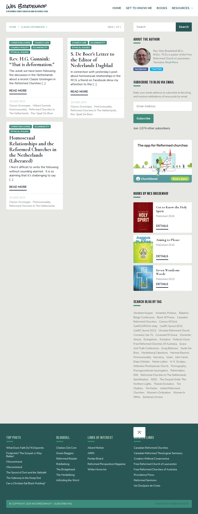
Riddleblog (62, 464)
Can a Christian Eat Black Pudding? (25, 483)
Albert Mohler (96, 448)
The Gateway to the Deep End (23, 478)
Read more (18, 91)
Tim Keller (151, 388)
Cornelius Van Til (143, 335)
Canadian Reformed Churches (151, 448)
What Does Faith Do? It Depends (25, 448)
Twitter (157, 69)
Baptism (184, 313)
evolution (165, 339)
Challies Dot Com (66, 448)
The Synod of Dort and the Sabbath (26, 472)
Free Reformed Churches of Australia (155, 344)
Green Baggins (65, 453)
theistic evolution (164, 384)
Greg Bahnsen (169, 348)
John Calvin (181, 357)
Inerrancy (158, 357)
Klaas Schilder (141, 361)
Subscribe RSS (63, 503)
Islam (169, 357)
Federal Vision (181, 339)
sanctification (140, 379)
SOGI (154, 379)
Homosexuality (18, 109)
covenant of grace (166, 335)
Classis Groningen (20, 105)
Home (117, 8)
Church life (42, 42)
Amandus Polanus (165, 313)
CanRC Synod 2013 (144, 330)
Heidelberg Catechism (155, 353)
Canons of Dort (168, 321)
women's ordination (159, 392)
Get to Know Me (139, 8)
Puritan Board (95, 458)
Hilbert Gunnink (42, 105)
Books (162, 8)
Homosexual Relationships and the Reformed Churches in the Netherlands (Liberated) (32, 149)
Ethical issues (20, 52)
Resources (180, 8)
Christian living (20, 42)
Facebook (141, 69)
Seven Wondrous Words (168, 272)
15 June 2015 (17, 197)
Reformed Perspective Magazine (106, 464)
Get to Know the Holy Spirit (171, 209)
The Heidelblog (65, 475)
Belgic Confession (143, 317)
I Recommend (14, 462)
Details (162, 226)
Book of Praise (165, 317)
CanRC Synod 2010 (171, 326)
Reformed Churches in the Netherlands (93, 110)
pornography (178, 366)
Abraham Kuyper (143, 313)
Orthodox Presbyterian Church (150, 366)
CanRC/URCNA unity (145, 326)
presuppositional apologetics (150, 370)
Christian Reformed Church (174, 330)
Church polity (20, 47)
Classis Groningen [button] (33, 27)
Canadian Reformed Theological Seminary (158, 453)
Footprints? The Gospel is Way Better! (24, 455)
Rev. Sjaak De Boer (42, 113)
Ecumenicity (40, 47)
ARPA (91, 453)
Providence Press (144, 475)
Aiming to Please (168, 240)
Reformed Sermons (145, 480)
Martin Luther (159, 361)
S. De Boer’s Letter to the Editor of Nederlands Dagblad (92, 60)
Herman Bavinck (179, 353)
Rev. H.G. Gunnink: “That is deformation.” (31, 62)
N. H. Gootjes (177, 361)
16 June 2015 (79, 102)
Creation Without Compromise (151, 458)
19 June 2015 (17, 101)
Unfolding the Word (67, 480)
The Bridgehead (65, 469)
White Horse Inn (97, 469)
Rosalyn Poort (179, 503)
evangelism (150, 339)
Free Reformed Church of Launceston (155, 464)
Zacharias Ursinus (153, 397)
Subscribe (143, 118)
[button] (47, 27)
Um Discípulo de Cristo (147, 486)
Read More (171, 62)
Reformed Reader (66, 458)
